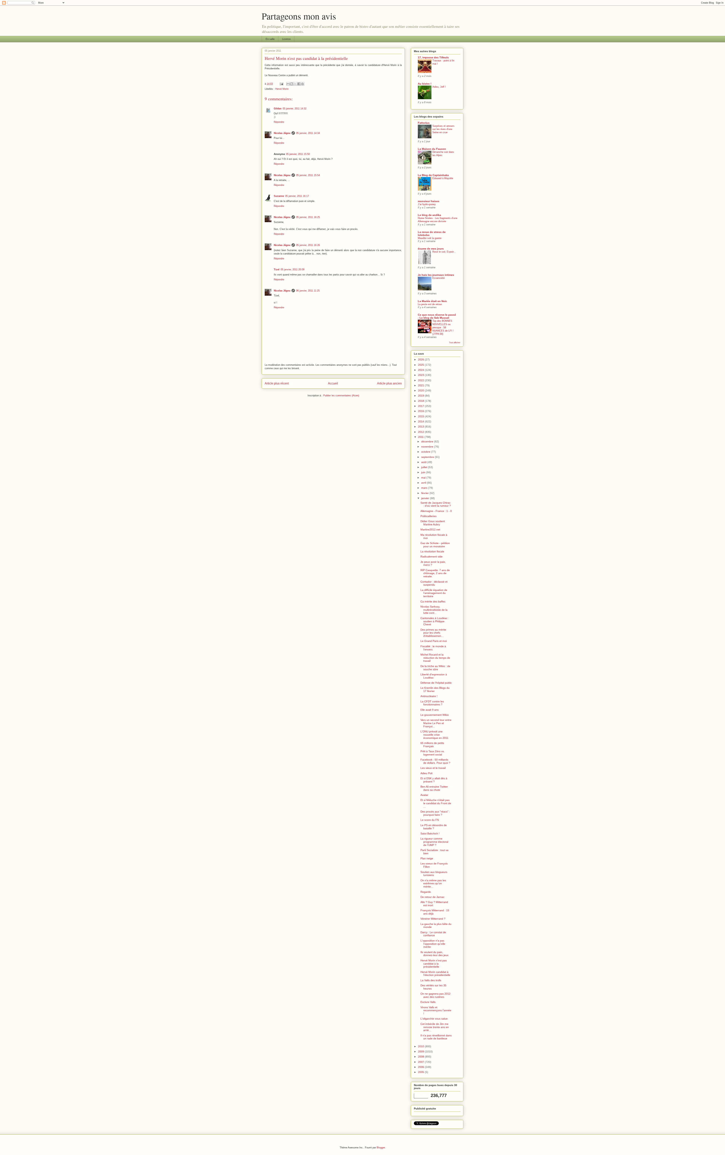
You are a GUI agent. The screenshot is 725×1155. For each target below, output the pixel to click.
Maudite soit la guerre (429, 238)
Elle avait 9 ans (429, 709)
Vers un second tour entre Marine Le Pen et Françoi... (435, 723)
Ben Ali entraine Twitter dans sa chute (434, 788)
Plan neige (426, 858)
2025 (421, 364)
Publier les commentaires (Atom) (341, 395)
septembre (428, 456)
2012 (421, 431)
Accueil (333, 383)
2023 (421, 374)
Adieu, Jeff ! (439, 86)
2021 (421, 385)
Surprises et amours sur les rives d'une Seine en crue (443, 129)
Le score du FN (429, 819)
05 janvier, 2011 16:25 (308, 217)
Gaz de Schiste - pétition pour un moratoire (435, 545)
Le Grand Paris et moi (433, 640)
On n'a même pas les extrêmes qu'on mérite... (433, 883)
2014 (421, 421)
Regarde (425, 891)
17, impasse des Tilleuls (433, 57)
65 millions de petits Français (432, 744)
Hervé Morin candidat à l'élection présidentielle (435, 973)
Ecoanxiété (438, 278)
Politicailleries (428, 516)
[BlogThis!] (292, 84)
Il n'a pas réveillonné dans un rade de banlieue (436, 1037)
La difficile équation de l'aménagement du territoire (433, 593)
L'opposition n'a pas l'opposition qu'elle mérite (432, 944)
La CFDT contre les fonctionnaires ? (432, 703)
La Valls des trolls (430, 980)
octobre (426, 451)
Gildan (278, 108)
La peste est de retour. (430, 304)
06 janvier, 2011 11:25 (308, 290)
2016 (421, 411)
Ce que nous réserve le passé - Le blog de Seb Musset (437, 316)
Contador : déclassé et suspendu (433, 583)
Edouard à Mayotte (442, 178)
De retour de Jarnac (432, 896)
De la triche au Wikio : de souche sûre (435, 668)
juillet (424, 467)
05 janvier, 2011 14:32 (294, 108)
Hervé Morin (281, 88)
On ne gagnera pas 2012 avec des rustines (435, 995)
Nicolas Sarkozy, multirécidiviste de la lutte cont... (433, 610)
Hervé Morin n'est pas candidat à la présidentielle (433, 963)
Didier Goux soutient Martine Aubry (432, 523)
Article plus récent (277, 383)
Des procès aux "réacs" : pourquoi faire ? (435, 813)
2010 (421, 1046)
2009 (421, 1051)
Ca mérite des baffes (432, 601)
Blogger (381, 1147)
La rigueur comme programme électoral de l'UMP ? (434, 842)
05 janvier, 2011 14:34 (308, 133)
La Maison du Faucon (432, 148)
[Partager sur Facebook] (299, 84)
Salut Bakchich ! (430, 833)
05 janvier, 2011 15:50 (298, 154)
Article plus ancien (389, 383)
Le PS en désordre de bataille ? (433, 827)
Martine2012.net (430, 529)
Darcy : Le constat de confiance (433, 934)
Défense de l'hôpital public (436, 682)
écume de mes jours (431, 248)
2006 (421, 1066)
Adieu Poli (426, 773)
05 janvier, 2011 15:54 (308, 175)
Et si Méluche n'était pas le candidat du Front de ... (435, 803)
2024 (421, 369)
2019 (421, 395)
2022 (421, 380)
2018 (421, 400)
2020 (421, 390)
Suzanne (279, 196)
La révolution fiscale (432, 551)
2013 (421, 426)
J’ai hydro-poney (427, 204)
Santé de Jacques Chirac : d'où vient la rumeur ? (435, 504)
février (425, 493)
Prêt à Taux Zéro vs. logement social (432, 753)
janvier (425, 498)
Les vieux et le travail (433, 767)
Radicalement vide (431, 556)
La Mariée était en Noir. (432, 301)
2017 (421, 405)
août (424, 462)
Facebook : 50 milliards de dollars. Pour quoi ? (435, 761)
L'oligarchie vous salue (434, 1018)
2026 (421, 359)
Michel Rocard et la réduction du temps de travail (435, 658)
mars (424, 487)
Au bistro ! (424, 83)
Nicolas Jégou (282, 133)
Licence (286, 39)
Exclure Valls (428, 1001)
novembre (427, 446)
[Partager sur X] (295, 84)
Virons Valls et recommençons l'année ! (435, 1010)
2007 (421, 1061)
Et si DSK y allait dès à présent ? (433, 780)
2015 (421, 416)
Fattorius (424, 122)
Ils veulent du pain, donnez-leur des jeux (434, 954)
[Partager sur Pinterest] (302, 84)
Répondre (279, 122)
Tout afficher (454, 342)
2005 (421, 1072)
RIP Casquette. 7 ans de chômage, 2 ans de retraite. (435, 573)
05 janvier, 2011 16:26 (308, 245)
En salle (270, 39)
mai (423, 477)
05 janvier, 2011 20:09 (292, 269)
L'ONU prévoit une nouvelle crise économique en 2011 (434, 734)
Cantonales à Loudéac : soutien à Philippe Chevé (434, 621)
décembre (427, 441)
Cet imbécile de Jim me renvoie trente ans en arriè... (434, 1027)
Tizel (276, 269)
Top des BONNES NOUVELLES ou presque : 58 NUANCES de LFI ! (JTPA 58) (443, 327)
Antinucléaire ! (428, 696)
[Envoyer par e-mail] (288, 84)
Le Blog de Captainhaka (433, 175)
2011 (421, 436)
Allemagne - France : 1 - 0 (436, 511)
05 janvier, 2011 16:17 (297, 196)
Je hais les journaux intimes (436, 274)
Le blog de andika (429, 214)
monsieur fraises (428, 201)
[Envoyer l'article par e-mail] (281, 83)
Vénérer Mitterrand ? (432, 918)
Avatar (424, 794)
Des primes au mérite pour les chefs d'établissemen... (433, 633)
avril (424, 482)
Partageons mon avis (299, 16)
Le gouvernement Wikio (434, 714)
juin (423, 472)
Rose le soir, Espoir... (444, 251)
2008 (421, 1056)
